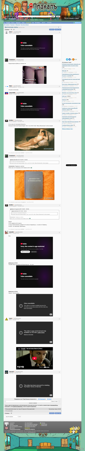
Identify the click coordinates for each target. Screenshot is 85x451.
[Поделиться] (58, 27)
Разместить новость (30, 429)
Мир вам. (64, 70)
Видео (70, 68)
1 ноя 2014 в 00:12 (20, 92)
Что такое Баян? (28, 422)
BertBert (11, 120)
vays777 (65, 126)
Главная (7, 24)
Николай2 (11, 371)
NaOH (10, 318)
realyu (64, 101)
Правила (37, 19)
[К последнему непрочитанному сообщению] (14, 29)
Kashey (64, 90)
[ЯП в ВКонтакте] (69, 59)
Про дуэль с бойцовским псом (69, 84)
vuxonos (65, 94)
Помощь (32, 19)
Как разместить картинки (31, 425)
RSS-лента (12, 428)
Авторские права (14, 425)
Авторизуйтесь (54, 405)
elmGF (64, 123)
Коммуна (64, 99)
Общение (18, 22)
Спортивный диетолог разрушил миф (71, 79)
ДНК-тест (64, 96)
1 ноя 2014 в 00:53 (20, 155)
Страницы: (7, 29)
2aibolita (65, 114)
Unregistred (12, 59)
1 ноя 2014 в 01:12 (18, 204)
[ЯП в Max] (76, 59)
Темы (52, 16)
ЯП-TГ (43, 22)
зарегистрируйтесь (18, 406)
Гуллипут (65, 72)
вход (77, 18)
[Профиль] (6, 32)
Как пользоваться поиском (31, 424)
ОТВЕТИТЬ (51, 29)
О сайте (20, 19)
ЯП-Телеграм (41, 399)
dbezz (10, 31)
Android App (44, 424)
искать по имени (33, 403)
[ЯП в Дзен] (71, 59)
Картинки (71, 97)
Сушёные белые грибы (67, 125)
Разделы (8, 22)
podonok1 (65, 97)
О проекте (12, 422)
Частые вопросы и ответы (16, 426)
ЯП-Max (49, 399)
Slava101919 (65, 85)
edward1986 (12, 92)
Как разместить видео (30, 426)
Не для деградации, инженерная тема (71, 103)
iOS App (43, 422)
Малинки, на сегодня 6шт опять (69, 92)
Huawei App (44, 425)
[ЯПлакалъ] (10, 18)
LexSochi (65, 68)
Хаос (23, 22)
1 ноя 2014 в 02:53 (17, 318)
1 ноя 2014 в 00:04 (17, 31)
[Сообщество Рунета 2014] (78, 429)
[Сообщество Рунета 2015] (74, 429)
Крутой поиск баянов (23, 18)
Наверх (81, 448)
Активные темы (26, 19)
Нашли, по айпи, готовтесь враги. (70, 113)
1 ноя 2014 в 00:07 (20, 59)
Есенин (64, 77)
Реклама (41, 19)
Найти (58, 16)
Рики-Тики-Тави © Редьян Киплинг (70, 121)
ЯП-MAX (49, 22)
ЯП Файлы (37, 22)
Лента (12, 22)
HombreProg (65, 111)
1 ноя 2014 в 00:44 (18, 120)
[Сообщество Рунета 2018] (71, 429)
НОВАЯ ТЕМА (58, 29)
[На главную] (5, 23)
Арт (33, 22)
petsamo (65, 119)
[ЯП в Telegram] (67, 59)
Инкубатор (28, 22)
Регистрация (69, 18)
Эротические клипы (11, 27)
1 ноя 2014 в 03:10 (19, 371)
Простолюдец (66, 82)
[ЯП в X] (75, 59)
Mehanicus (65, 106)
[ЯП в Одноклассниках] (73, 59)
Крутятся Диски (25, 24)
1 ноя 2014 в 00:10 (17, 85)
